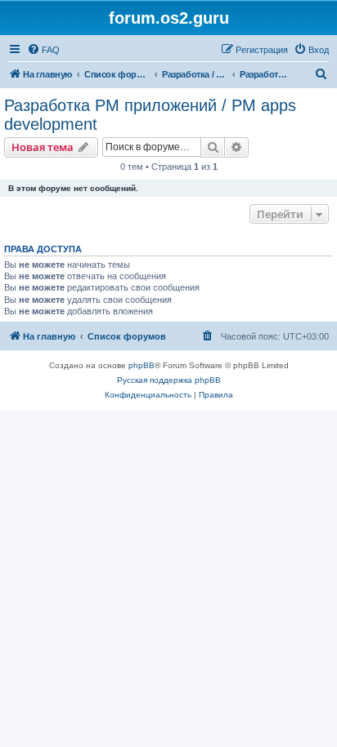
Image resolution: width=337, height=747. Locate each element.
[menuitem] (43, 50)
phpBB (141, 365)
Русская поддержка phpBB (169, 380)
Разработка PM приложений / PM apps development (150, 114)
